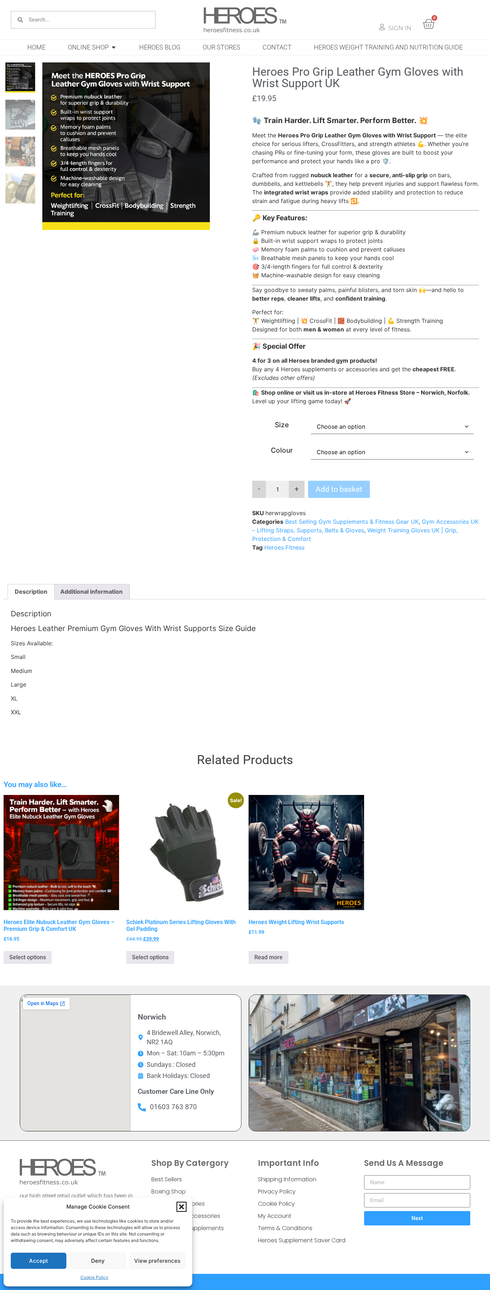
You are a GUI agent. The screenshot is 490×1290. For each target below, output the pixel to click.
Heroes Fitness (284, 547)
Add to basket (339, 489)
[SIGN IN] (382, 27)
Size (282, 425)
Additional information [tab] (91, 591)
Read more (268, 957)
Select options (27, 957)
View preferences (157, 1260)
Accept (38, 1260)
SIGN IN (399, 28)
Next (417, 1218)
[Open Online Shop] (113, 47)
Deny (98, 1260)
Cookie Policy (94, 1277)
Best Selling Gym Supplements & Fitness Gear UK (352, 521)
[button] (181, 1206)
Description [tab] (31, 591)
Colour (282, 450)
